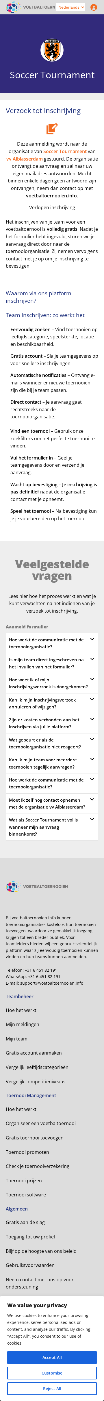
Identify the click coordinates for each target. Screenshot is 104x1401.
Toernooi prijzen (24, 1180)
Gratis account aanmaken (34, 1053)
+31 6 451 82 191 (41, 970)
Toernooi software (26, 1195)
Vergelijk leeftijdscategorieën (37, 1067)
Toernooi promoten (27, 1152)
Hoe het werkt (21, 1010)
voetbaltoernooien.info (51, 195)
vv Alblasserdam (24, 159)
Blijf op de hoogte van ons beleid (41, 1251)
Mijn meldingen (22, 1024)
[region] (52, 1348)
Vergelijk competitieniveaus (36, 1081)
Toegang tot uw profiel (30, 1237)
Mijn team (16, 1039)
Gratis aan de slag (25, 1222)
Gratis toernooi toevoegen (35, 1138)
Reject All (52, 1388)
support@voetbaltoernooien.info (51, 983)
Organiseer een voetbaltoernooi (41, 1123)
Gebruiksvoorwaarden (30, 1265)
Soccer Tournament (65, 151)
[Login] (92, 7)
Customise (52, 1373)
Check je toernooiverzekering (37, 1166)
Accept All (52, 1357)
